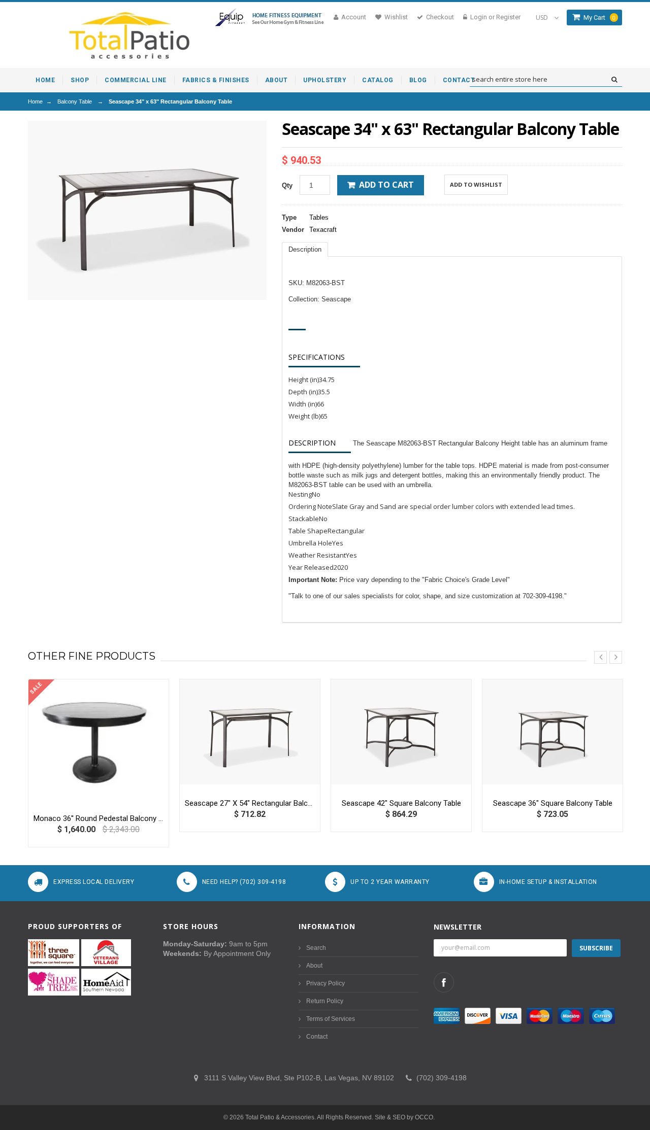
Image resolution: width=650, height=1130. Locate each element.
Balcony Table (74, 101)
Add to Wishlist (476, 184)
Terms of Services (330, 1018)
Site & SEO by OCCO (404, 1117)
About (314, 965)
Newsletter (457, 927)
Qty (287, 185)
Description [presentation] (304, 249)
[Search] (614, 80)
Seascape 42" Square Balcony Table (401, 803)
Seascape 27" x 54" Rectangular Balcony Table (250, 803)
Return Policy (324, 1001)
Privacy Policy (325, 983)
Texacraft (323, 229)
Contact (317, 1036)
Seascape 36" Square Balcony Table (552, 803)
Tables (319, 217)
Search (316, 947)
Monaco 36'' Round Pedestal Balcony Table (99, 818)
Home (35, 101)
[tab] (305, 249)
